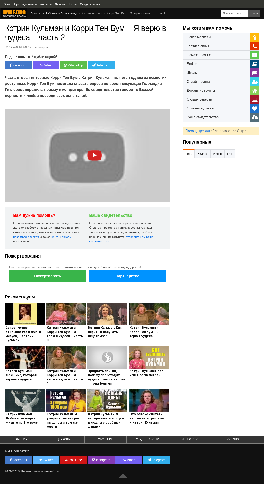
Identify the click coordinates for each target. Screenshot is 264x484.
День (188, 153)
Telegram (103, 65)
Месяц (217, 153)
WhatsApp (75, 65)
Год (229, 153)
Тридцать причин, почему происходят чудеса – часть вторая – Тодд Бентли (106, 377)
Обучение (105, 439)
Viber (47, 65)
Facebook (19, 65)
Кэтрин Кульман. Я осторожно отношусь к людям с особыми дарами (106, 420)
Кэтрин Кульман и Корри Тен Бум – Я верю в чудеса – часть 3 (65, 334)
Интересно (190, 439)
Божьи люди (69, 13)
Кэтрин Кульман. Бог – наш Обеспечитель (148, 373)
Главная (35, 13)
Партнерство (127, 276)
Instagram (102, 460)
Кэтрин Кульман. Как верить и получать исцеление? (105, 332)
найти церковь (61, 236)
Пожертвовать (47, 276)
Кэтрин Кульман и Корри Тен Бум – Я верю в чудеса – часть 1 (65, 377)
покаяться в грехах (26, 236)
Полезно (232, 439)
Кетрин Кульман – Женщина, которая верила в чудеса (21, 375)
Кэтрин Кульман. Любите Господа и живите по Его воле (22, 418)
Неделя (202, 153)
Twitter (47, 460)
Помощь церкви (197, 131)
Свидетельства (148, 439)
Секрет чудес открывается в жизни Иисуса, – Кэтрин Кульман (23, 334)
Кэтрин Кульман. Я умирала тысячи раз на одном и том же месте (63, 420)
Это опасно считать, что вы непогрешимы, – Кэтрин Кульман (147, 418)
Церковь (63, 439)
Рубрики (51, 13)
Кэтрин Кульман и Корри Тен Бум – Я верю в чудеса (144, 332)
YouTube (75, 460)
